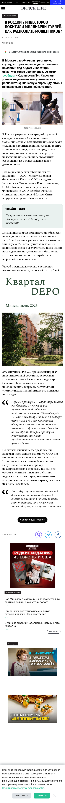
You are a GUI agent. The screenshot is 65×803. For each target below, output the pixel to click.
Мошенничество (10, 16)
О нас (16, 2)
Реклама (26, 2)
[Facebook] (58, 535)
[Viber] (39, 535)
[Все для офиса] (45, 2)
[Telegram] (48, 535)
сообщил (9, 75)
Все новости (53, 632)
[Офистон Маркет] (35, 2)
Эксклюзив (6, 2)
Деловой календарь (57, 2)
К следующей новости (32, 519)
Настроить (21, 795)
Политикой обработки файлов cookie (23, 788)
